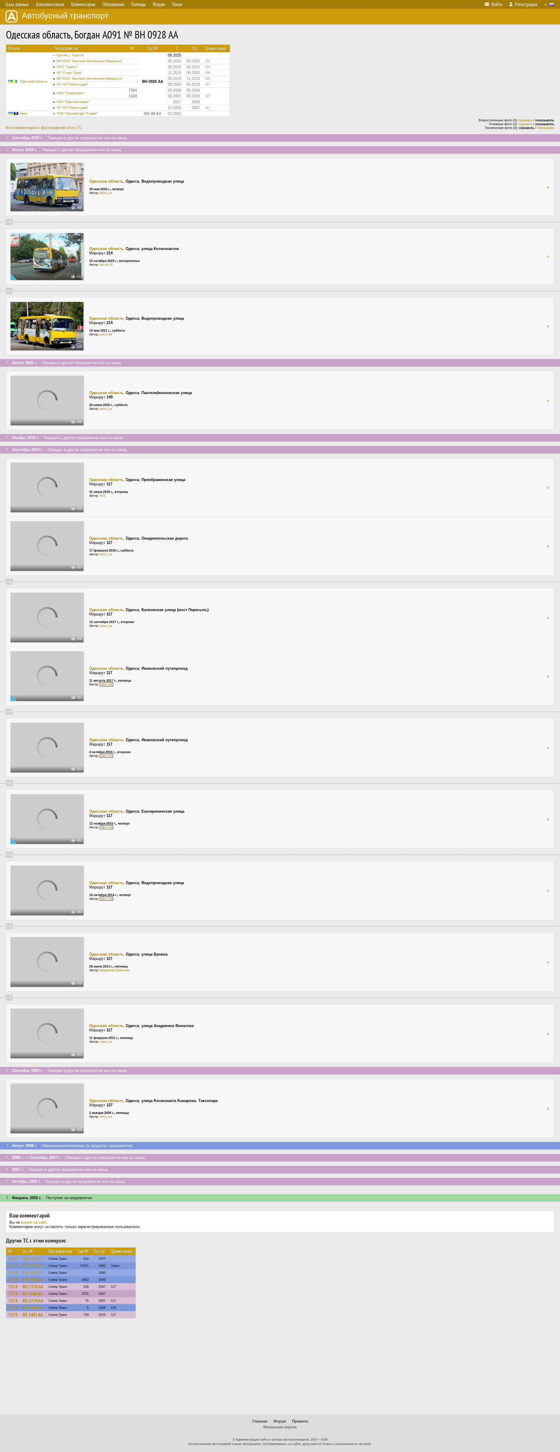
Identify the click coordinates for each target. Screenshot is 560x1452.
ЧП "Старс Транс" (70, 72)
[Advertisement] (280, 1369)
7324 (13, 1287)
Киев (23, 113)
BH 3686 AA (33, 1294)
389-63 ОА (33, 1259)
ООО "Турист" (67, 67)
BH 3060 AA (33, 1308)
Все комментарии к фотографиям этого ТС (44, 127)
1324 (13, 1259)
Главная (259, 1421)
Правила (300, 1421)
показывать (545, 128)
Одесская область (34, 81)
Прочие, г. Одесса (70, 55)
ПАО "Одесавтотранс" (73, 102)
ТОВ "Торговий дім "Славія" (77, 113)
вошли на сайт (33, 1222)
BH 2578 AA (33, 1287)
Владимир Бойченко (115, 970)
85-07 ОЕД (33, 1266)
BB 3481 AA (33, 1315)
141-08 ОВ (33, 1273)
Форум (279, 1421)
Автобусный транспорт (65, 15)
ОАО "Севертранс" (71, 93)
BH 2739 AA (33, 1301)
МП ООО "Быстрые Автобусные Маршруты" (90, 61)
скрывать (526, 120)
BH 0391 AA (33, 1280)
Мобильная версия (280, 1427)
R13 (103, 495)
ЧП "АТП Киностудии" (72, 84)
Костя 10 (106, 264)
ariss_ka (106, 193)
